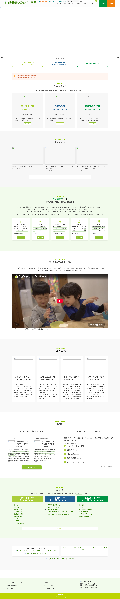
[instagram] (59, 594)
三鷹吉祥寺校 (18, 512)
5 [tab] (63, 58)
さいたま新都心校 (19, 523)
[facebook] (57, 594)
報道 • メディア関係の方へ (50, 585)
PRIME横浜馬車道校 (52, 509)
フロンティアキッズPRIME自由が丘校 (58, 514)
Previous (2, 57)
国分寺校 (81, 505)
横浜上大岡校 (18, 509)
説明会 (111, 3)
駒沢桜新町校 (18, 516)
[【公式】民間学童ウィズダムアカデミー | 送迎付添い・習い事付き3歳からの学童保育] (21, 3)
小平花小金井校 (83, 507)
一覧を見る (60, 177)
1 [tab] (56, 58)
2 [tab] (58, 58)
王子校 (16, 519)
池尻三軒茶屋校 (18, 514)
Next (118, 57)
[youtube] (61, 594)
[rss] (63, 594)
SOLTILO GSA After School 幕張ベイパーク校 (60, 512)
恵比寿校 (17, 507)
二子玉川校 (17, 521)
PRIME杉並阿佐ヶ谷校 (53, 507)
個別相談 (103, 3)
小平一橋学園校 (83, 512)
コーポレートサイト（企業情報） (15, 582)
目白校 (16, 505)
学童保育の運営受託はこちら (14, 585)
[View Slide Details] (60, 32)
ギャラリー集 (10, 588)
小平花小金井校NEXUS (86, 509)
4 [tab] (61, 58)
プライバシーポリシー (49, 588)
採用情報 (46, 582)
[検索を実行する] (96, 1)
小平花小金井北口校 (85, 516)
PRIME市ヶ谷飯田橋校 (53, 505)
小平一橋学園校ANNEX (85, 514)
